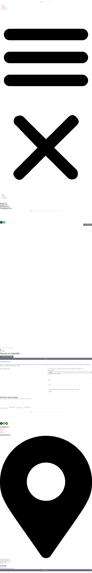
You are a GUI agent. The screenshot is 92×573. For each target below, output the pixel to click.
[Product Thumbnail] (90, 231)
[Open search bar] (46, 199)
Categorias (6, 208)
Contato (4, 207)
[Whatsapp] (4, 222)
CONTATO (4, 7)
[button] (46, 102)
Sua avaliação (51, 370)
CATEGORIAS (5, 9)
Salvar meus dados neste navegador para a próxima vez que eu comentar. (64, 389)
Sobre (3, 205)
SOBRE (3, 6)
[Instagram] (1, 222)
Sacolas (4, 347)
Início (3, 203)
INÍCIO (3, 5)
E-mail (49, 384)
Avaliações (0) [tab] (7, 361)
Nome (49, 379)
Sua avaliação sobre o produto (54, 373)
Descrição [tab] (2, 361)
